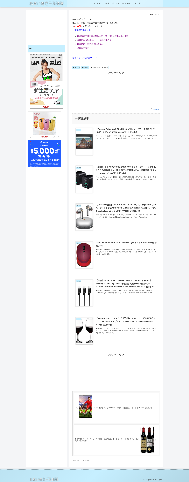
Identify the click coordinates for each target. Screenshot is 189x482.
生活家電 (86, 67)
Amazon (77, 67)
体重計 (106, 67)
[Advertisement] (116, 89)
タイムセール (96, 67)
